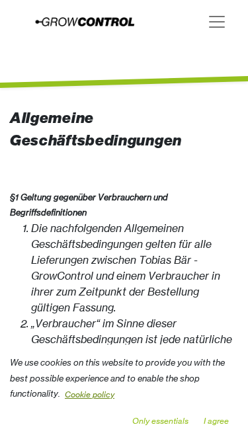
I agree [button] (216, 421)
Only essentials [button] (160, 421)
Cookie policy (89, 394)
